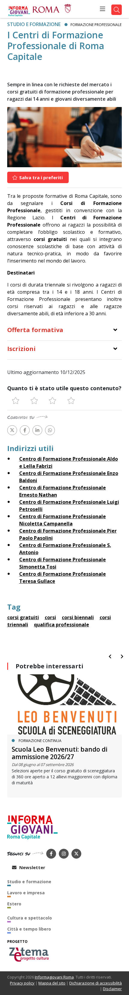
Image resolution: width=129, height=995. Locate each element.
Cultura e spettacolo (29, 918)
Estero (14, 904)
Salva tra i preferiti (40, 177)
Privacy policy (22, 983)
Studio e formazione (34, 24)
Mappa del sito (51, 983)
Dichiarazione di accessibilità (95, 983)
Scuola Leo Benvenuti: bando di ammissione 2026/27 (59, 753)
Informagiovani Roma (54, 977)
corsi (50, 617)
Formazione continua (40, 740)
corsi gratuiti (23, 617)
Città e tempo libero (29, 929)
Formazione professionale (96, 24)
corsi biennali (78, 617)
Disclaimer (112, 988)
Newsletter (31, 867)
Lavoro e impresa (26, 893)
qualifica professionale (61, 624)
